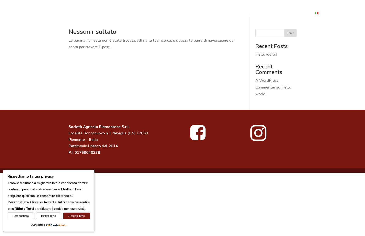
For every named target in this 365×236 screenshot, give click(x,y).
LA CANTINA (114, 13)
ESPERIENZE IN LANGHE (241, 13)
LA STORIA (88, 13)
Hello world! (266, 54)
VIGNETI (274, 13)
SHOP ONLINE (171, 13)
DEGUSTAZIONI (201, 13)
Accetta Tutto (76, 216)
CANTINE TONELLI (57, 13)
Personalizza (21, 216)
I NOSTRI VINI (142, 13)
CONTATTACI (298, 13)
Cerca (290, 33)
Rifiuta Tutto (48, 216)
